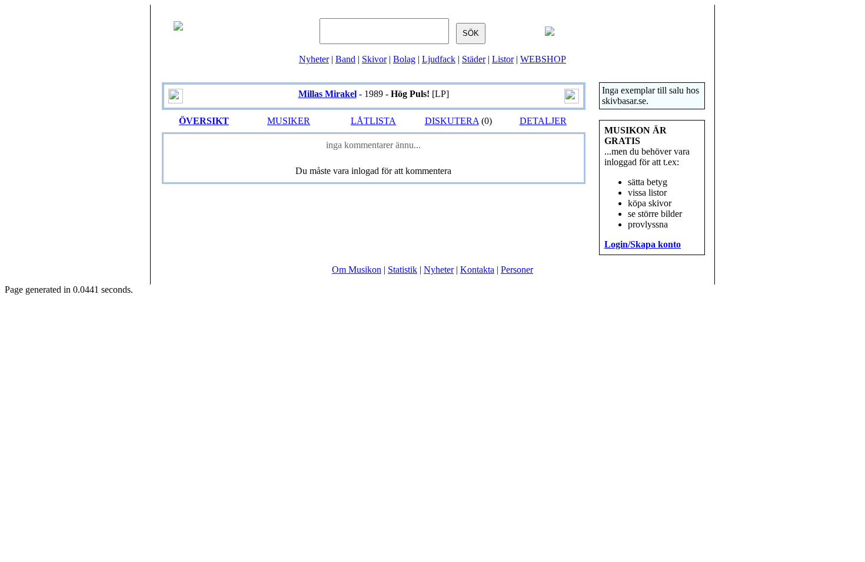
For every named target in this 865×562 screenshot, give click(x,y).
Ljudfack (438, 59)
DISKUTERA (452, 121)
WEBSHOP (543, 59)
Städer (473, 59)
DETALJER (543, 121)
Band (345, 59)
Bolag (404, 59)
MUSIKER (288, 121)
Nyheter (314, 59)
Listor (503, 59)
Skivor (374, 59)
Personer (517, 270)
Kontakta (477, 270)
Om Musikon (356, 270)
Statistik (402, 270)
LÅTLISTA (373, 121)
